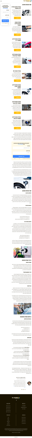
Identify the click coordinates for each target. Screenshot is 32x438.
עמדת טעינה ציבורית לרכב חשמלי (18, 23)
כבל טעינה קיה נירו (24, 423)
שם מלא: (28, 145)
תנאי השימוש (21, 158)
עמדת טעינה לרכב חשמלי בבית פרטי (16, 55)
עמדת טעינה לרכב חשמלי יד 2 (16, 39)
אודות (8, 417)
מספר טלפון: (28, 150)
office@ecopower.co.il (23, 407)
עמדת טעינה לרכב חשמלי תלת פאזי (16, 102)
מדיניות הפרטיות (17, 158)
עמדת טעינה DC (17, 71)
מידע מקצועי (8, 421)
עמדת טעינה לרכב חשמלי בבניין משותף (16, 86)
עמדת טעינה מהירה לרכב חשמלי (16, 7)
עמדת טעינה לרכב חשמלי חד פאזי (16, 117)
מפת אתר (8, 422)
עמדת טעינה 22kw (8, 405)
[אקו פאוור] (28, 1)
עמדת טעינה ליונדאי (8, 410)
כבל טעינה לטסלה (24, 417)
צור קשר (8, 418)
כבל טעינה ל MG (24, 420)
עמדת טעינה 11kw (8, 407)
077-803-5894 (20, 144)
